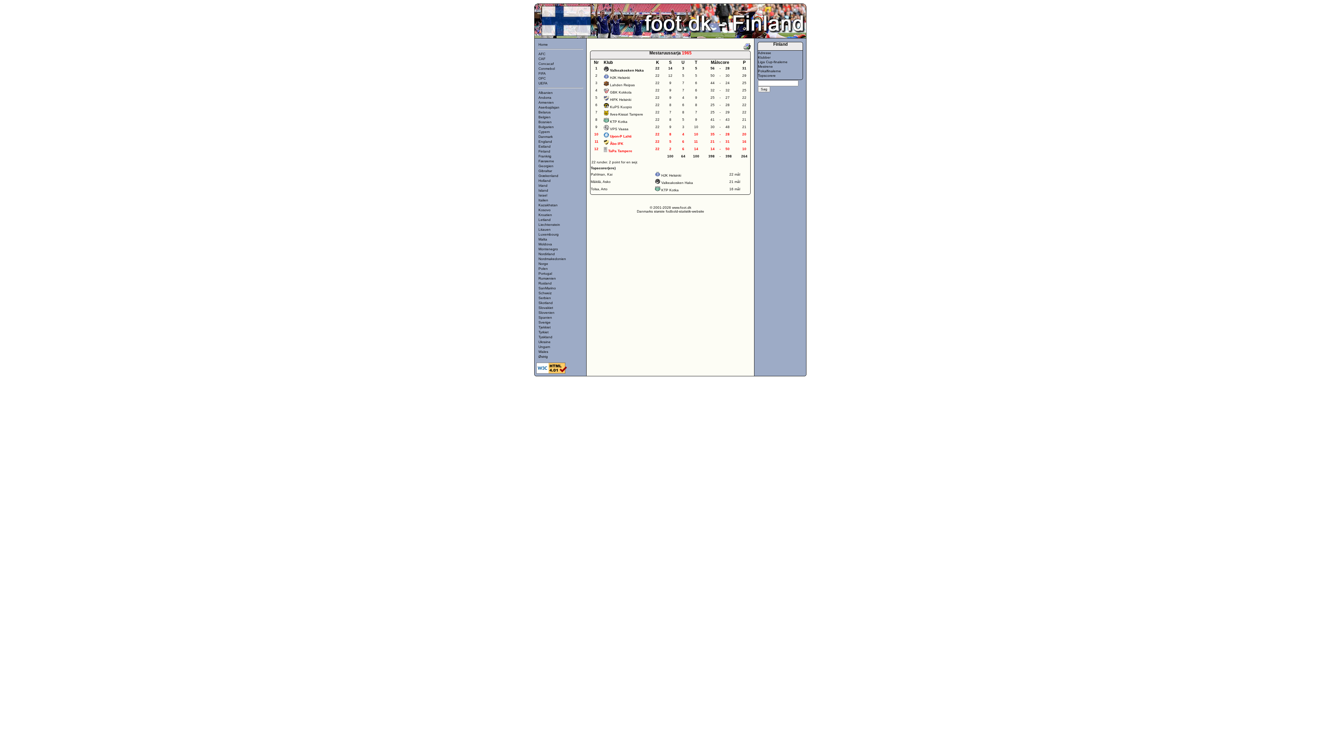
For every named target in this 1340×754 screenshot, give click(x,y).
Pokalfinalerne (769, 71)
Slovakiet (545, 308)
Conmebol (546, 69)
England (545, 141)
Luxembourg (548, 234)
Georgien (545, 166)
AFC (541, 54)
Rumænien (547, 278)
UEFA (543, 83)
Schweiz (545, 293)
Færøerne (546, 161)
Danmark (545, 137)
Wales (543, 352)
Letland (544, 220)
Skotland (545, 303)
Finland (544, 151)
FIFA (542, 73)
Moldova (545, 244)
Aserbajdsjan (548, 107)
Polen (543, 269)
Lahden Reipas (622, 85)
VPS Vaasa (619, 129)
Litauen (544, 229)
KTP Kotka (618, 122)
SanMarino (547, 288)
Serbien (544, 298)
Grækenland (548, 176)
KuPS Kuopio (621, 107)
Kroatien (545, 215)
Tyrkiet (543, 332)
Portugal (545, 273)
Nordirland (546, 254)
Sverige (544, 322)
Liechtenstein (549, 225)
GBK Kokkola (621, 92)
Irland (543, 185)
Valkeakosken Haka (677, 183)
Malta (542, 239)
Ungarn (544, 347)
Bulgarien (546, 127)
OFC (542, 78)
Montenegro (548, 249)
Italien (543, 200)
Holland (544, 181)
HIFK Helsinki (620, 100)
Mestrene (765, 66)
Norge (543, 264)
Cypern (544, 132)
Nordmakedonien (552, 259)
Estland (544, 146)
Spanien (545, 317)
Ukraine (544, 342)
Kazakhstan (548, 205)
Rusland (545, 283)
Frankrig (544, 156)
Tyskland (545, 337)
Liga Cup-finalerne (773, 62)
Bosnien (545, 122)
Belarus (544, 112)
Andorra (544, 97)
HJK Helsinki (620, 78)
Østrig (543, 356)
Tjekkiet (544, 327)
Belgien (544, 117)
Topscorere (767, 75)
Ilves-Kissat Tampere (626, 114)
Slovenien (546, 313)
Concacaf (546, 64)
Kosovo (544, 210)
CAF (541, 59)
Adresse (764, 53)
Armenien (546, 102)
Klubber (764, 57)
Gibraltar (545, 171)
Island (543, 190)
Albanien (545, 93)
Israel (542, 195)
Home (543, 44)
